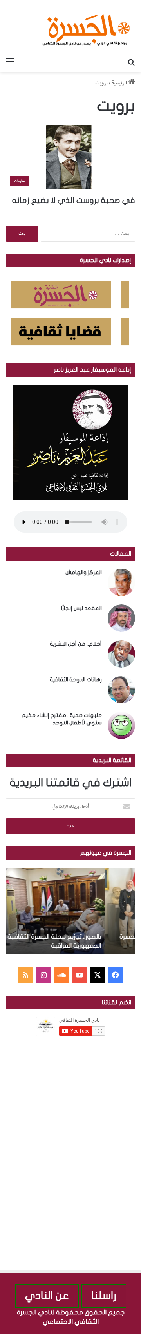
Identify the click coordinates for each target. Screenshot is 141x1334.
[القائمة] (10, 62)
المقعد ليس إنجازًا (81, 608)
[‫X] (97, 975)
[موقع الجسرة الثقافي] (86, 27)
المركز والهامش (83, 572)
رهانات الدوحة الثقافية (76, 680)
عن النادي (47, 1295)
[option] (70, 911)
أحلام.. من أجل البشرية (76, 644)
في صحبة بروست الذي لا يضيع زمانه (73, 200)
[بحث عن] (131, 62)
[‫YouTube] (79, 975)
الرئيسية (120, 83)
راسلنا (103, 1295)
